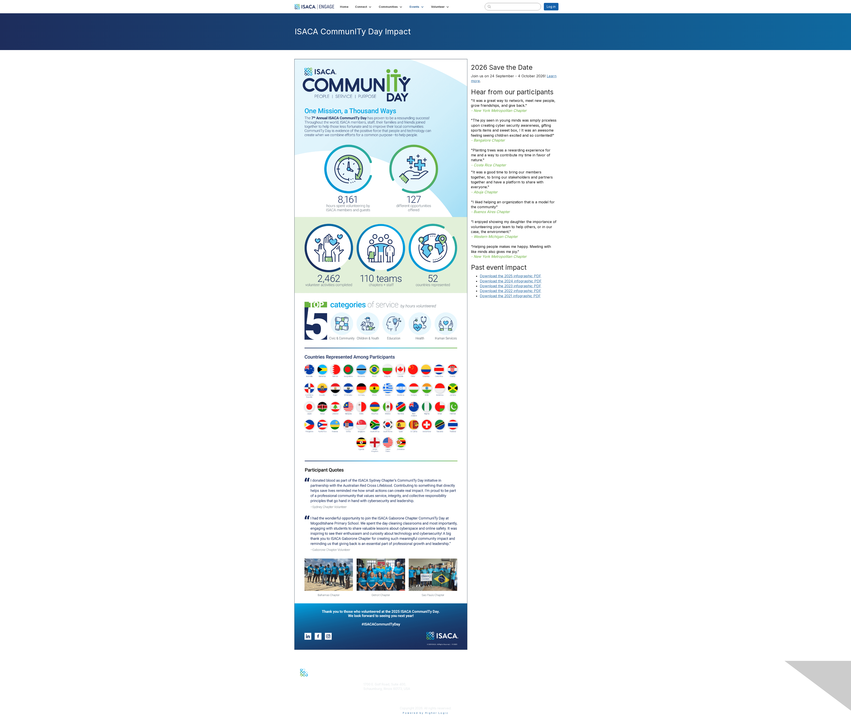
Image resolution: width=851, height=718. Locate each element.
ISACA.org (370, 693)
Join (430, 692)
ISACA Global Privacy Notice (512, 702)
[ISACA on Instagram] (320, 679)
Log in (551, 6)
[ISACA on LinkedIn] (311, 679)
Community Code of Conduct (512, 689)
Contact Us (371, 702)
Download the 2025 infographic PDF (510, 276)
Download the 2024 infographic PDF (511, 281)
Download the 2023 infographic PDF (510, 286)
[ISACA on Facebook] (301, 679)
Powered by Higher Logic (426, 712)
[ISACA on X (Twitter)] (306, 679)
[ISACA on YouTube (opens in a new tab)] (316, 679)
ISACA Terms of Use (506, 697)
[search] (489, 6)
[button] (363, 6)
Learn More (435, 701)
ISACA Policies (501, 693)
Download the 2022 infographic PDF (510, 291)
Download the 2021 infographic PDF (510, 296)
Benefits (433, 697)
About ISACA (500, 684)
